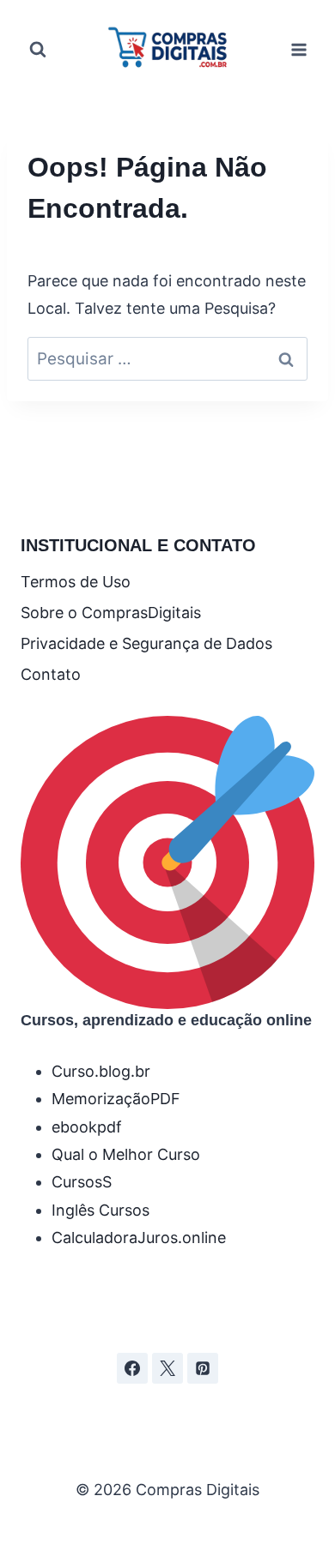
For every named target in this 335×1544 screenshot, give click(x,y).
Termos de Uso (76, 582)
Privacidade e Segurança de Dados (146, 643)
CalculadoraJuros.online (139, 1238)
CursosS (82, 1182)
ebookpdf (87, 1127)
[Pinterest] (202, 1368)
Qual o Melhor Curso (126, 1154)
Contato (51, 674)
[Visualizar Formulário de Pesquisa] (38, 50)
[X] (167, 1368)
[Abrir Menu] (298, 49)
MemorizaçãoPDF (116, 1099)
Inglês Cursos (100, 1210)
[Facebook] (132, 1368)
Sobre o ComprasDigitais (111, 613)
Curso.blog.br (101, 1071)
